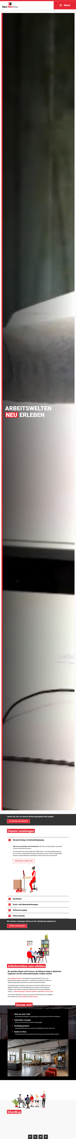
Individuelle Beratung (24, 861)
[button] (38, 840)
